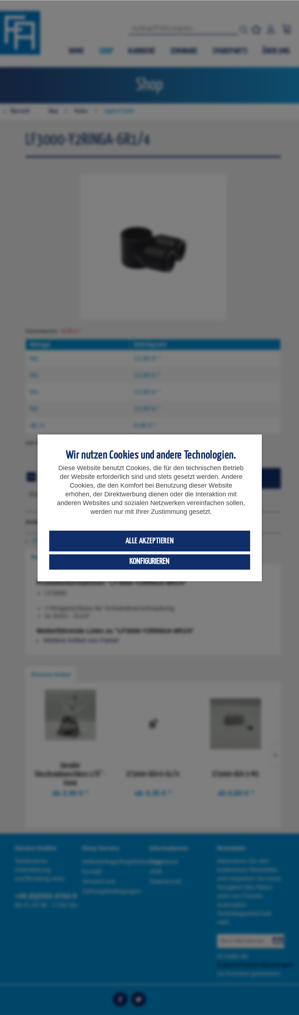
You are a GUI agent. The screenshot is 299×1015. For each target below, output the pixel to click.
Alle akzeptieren (149, 541)
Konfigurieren (149, 561)
